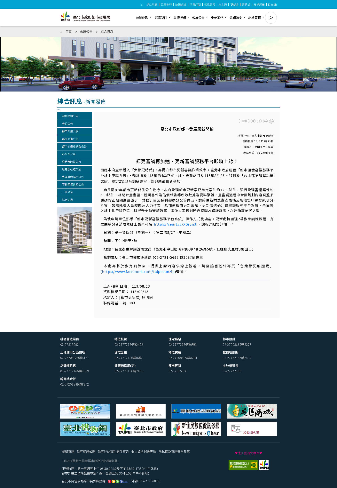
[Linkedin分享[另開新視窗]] (265, 121)
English (272, 4)
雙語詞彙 (259, 4)
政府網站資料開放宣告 (113, 451)
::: (142, 4)
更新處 (234, 4)
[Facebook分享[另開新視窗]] (259, 121)
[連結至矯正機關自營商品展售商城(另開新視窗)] (252, 410)
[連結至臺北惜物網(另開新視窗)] (85, 428)
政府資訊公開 (86, 451)
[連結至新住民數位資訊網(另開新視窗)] (196, 428)
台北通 (223, 4)
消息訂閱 (195, 4)
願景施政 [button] (142, 17)
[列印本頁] (271, 120)
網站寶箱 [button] (255, 17)
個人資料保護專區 (143, 451)
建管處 (246, 4)
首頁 (69, 31)
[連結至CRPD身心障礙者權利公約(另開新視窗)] (85, 410)
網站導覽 (151, 4)
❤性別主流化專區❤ (248, 453)
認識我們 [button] (161, 17)
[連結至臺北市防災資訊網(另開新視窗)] (196, 410)
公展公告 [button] (198, 17)
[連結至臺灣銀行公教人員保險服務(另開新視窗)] (252, 428)
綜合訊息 (107, 31)
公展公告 (86, 31)
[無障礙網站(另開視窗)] (244, 464)
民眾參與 (166, 4)
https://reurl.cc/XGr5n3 (175, 224)
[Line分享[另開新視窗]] (244, 121)
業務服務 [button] (180, 17)
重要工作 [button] (217, 17)
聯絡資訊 (68, 451)
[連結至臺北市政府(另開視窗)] (264, 464)
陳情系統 (180, 4)
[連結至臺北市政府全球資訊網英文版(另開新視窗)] (141, 428)
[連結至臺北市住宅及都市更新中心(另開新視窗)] (141, 410)
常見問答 (209, 4)
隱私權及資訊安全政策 (174, 451)
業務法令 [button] (236, 17)
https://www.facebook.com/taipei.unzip (138, 271)
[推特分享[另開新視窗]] (253, 121)
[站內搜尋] (271, 17)
